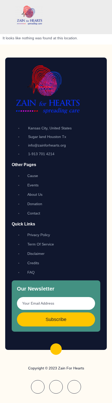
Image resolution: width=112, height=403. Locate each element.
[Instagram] (56, 387)
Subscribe (56, 319)
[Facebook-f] (38, 387)
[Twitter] (74, 387)
